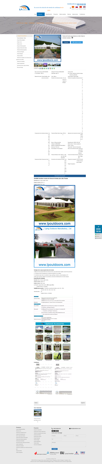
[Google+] (54, 431)
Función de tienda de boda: (73, 154)
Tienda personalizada (20, 440)
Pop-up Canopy (20, 67)
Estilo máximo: (70, 143)
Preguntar (66, 42)
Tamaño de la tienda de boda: (57, 77)
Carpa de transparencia (20, 434)
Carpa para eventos (37, 436)
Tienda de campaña (20, 61)
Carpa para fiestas (37, 434)
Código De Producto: (55, 71)
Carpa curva (19, 41)
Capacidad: (53, 73)
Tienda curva (18, 430)
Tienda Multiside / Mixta (21, 38)
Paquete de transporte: (72, 159)
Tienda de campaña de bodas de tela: (75, 77)
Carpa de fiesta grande (21, 45)
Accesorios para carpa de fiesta (23, 65)
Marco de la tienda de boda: (73, 148)
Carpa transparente (20, 63)
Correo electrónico (99, 238)
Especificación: (70, 142)
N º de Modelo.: (38, 73)
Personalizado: (54, 148)
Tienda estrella (20, 55)
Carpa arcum (19, 43)
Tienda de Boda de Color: (56, 154)
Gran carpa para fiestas (20, 435)
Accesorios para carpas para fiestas (23, 442)
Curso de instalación (37, 444)
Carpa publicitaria (37, 441)
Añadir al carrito (77, 42)
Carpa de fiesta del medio (22, 47)
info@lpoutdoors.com (76, 428)
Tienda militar (36, 443)
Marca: (52, 142)
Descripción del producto (60, 175)
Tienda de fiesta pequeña (22, 49)
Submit (54, 448)
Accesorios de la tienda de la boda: (57, 159)
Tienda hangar (36, 439)
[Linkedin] (56, 431)
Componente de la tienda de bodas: (41, 133)
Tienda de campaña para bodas (40, 433)
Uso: (69, 73)
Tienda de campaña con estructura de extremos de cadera (23, 58)
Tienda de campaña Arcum (21, 432)
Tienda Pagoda (20, 53)
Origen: (69, 163)
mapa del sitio (68, 461)
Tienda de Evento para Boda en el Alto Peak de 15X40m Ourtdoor (37, 419)
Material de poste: (38, 76)
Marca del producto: (38, 71)
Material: (53, 145)
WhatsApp (98, 234)
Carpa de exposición (38, 429)
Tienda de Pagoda (20, 51)
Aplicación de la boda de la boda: (74, 133)
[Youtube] (58, 431)
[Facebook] (52, 431)
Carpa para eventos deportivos (39, 431)
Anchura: (69, 71)
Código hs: (53, 143)
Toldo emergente (19, 452)
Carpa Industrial (37, 438)
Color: (52, 76)
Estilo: (69, 145)
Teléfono (97, 236)
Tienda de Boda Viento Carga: (57, 133)
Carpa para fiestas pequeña (21, 439)
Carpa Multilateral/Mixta (20, 429)
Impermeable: (70, 76)
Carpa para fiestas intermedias (22, 437)
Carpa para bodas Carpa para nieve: (42, 159)
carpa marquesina (19, 444)
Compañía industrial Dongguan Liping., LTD (47, 461)
